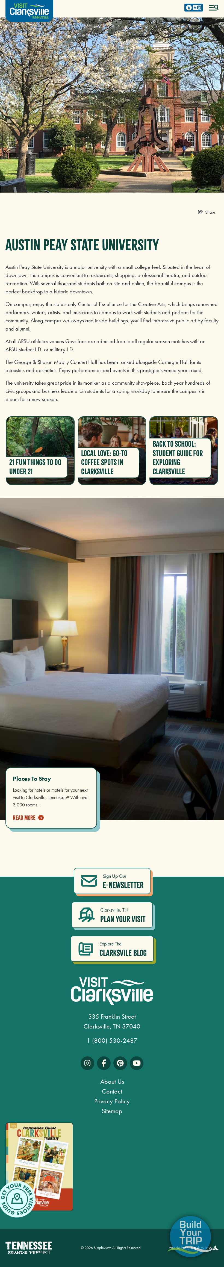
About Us (112, 1081)
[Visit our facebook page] (104, 1063)
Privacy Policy (112, 1101)
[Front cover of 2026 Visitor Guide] (39, 1166)
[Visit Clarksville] (29, 11)
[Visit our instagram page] (87, 1063)
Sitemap (112, 1111)
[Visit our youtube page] (136, 1063)
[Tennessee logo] (28, 1248)
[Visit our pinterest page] (120, 1063)
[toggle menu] (214, 8)
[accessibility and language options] (193, 8)
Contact (112, 1091)
